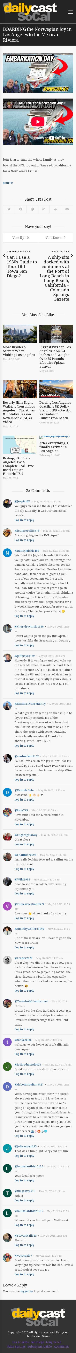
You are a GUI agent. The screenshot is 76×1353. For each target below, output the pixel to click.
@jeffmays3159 (25, 656)
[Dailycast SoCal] (30, 11)
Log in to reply (24, 520)
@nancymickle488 (27, 550)
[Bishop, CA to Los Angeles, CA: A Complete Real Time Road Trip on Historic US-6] (20, 445)
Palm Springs (16, 1346)
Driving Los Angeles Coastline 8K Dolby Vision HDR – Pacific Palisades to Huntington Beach (55, 410)
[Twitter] (9, 209)
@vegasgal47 (23, 1255)
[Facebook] (20, 209)
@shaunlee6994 (25, 855)
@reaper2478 (24, 958)
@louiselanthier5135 (29, 1166)
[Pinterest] (32, 209)
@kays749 (21, 810)
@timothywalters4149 (29, 929)
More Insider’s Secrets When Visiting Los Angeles (19, 351)
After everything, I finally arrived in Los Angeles (53, 447)
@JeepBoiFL (22, 501)
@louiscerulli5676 (27, 530)
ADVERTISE (61, 1346)
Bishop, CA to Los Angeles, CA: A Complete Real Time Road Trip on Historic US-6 (18, 466)
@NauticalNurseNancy (30, 703)
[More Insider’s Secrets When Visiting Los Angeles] (20, 334)
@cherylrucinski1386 (29, 626)
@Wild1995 (22, 879)
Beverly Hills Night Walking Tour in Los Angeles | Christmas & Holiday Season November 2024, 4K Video (19, 412)
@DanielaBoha (24, 790)
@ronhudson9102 (27, 756)
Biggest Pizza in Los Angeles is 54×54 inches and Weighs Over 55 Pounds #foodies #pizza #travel (55, 357)
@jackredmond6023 (28, 1064)
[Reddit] (55, 209)
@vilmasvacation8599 (29, 904)
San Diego (37, 1342)
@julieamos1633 (26, 1146)
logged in (26, 1291)
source (8, 183)
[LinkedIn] (43, 209)
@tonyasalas (23, 1040)
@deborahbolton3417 (29, 1084)
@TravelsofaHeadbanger (31, 1001)
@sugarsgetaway (26, 835)
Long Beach (54, 1342)
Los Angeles (20, 1342)
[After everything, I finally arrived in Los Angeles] (56, 437)
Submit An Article (39, 1346)
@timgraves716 (25, 1191)
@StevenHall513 (26, 1235)
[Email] (67, 209)
